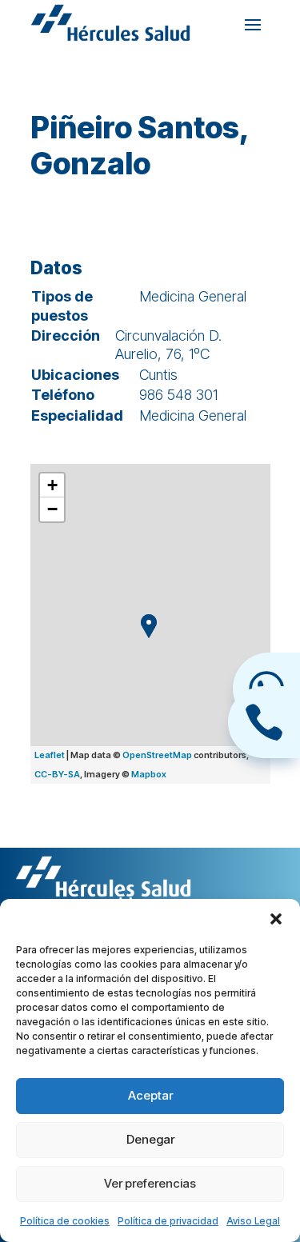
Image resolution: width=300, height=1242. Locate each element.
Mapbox (148, 774)
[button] (276, 919)
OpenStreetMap (157, 755)
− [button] (52, 509)
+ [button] (52, 485)
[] (264, 753)
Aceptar (150, 1095)
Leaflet (49, 755)
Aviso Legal (253, 1221)
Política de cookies (65, 1221)
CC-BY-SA (57, 774)
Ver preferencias (150, 1183)
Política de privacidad (168, 1221)
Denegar (150, 1139)
